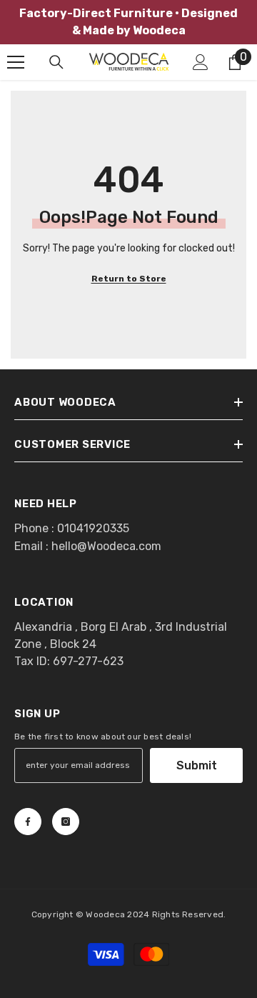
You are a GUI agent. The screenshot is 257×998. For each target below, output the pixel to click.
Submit (196, 765)
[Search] (56, 62)
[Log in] (200, 62)
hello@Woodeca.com (106, 546)
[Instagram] (65, 821)
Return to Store (128, 279)
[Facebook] (27, 821)
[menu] (15, 62)
